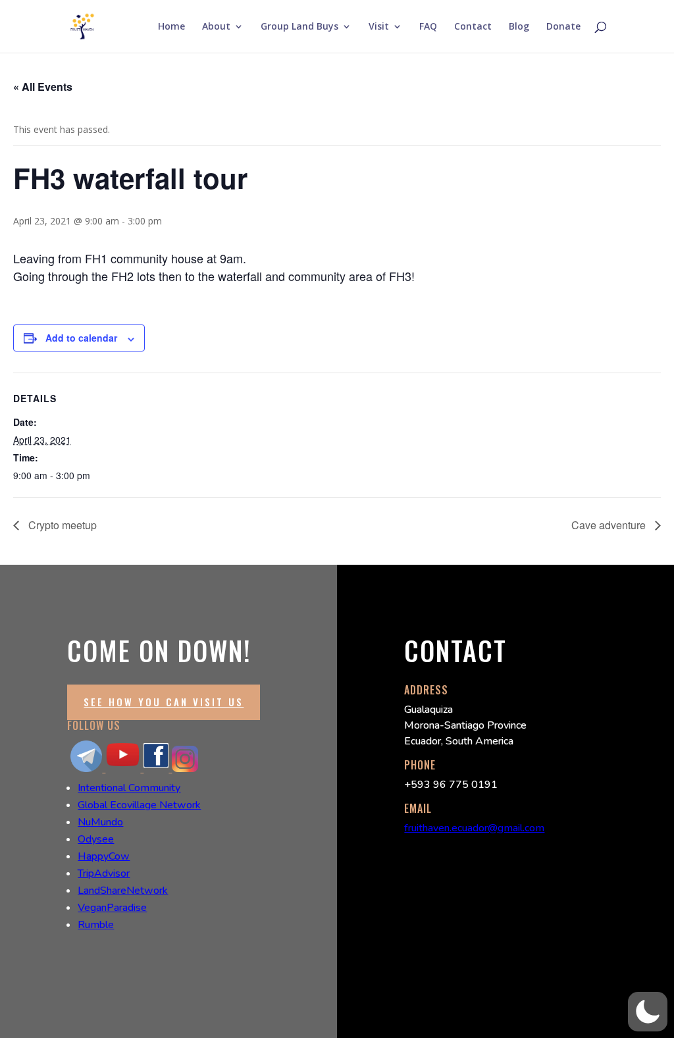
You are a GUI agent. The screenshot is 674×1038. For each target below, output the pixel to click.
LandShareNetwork (123, 890)
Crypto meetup (61, 524)
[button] (647, 1011)
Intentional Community (129, 788)
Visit (379, 27)
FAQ (428, 27)
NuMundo (100, 822)
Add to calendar (81, 337)
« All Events (42, 86)
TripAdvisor (104, 873)
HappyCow (104, 856)
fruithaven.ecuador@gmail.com (474, 828)
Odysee (96, 839)
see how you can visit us (164, 701)
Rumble (96, 925)
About (216, 27)
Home (171, 27)
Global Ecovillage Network (139, 805)
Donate (563, 27)
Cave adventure (609, 524)
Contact (473, 27)
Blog (519, 27)
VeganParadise (112, 907)
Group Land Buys (299, 27)
